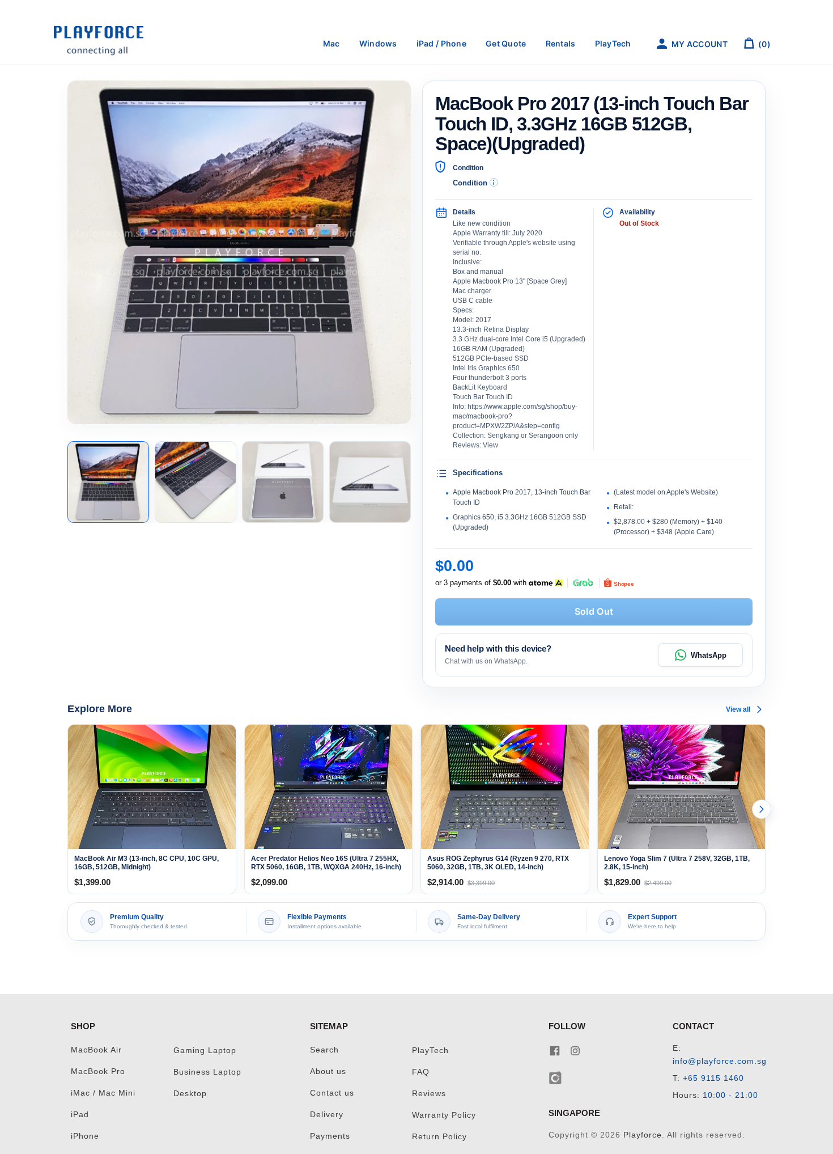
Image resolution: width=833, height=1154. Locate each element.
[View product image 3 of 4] (283, 482)
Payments (330, 1136)
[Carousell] (556, 1077)
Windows (378, 43)
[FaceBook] (555, 1050)
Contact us (332, 1093)
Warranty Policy (444, 1115)
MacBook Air (96, 1050)
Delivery (326, 1114)
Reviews (429, 1093)
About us (328, 1071)
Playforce (642, 1135)
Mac (331, 43)
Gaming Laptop (204, 1050)
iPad (80, 1114)
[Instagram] (575, 1050)
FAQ (421, 1072)
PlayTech (613, 43)
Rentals (561, 43)
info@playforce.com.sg (720, 1061)
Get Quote (506, 43)
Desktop (190, 1093)
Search (324, 1050)
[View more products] (761, 809)
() (763, 44)
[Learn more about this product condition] (494, 182)
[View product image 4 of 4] (370, 482)
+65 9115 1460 (713, 1078)
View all (738, 709)
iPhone (85, 1136)
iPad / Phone (441, 43)
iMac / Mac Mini (103, 1093)
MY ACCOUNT (699, 44)
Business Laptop (207, 1072)
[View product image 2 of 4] (195, 482)
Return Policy (439, 1136)
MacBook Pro (98, 1071)
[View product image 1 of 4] (108, 482)
